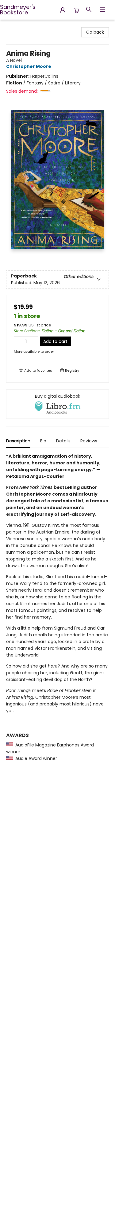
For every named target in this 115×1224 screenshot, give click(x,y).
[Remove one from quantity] (18, 341)
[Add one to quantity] (34, 341)
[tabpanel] (57, 614)
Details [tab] (63, 441)
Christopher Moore (28, 66)
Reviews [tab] (88, 441)
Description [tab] (18, 441)
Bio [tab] (43, 441)
